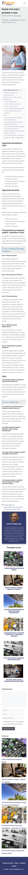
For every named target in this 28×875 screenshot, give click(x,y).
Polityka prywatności (8, 863)
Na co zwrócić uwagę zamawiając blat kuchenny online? (14, 658)
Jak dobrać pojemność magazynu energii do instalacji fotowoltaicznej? (14, 611)
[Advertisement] (14, 33)
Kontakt (17, 863)
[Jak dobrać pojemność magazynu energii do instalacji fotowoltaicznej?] (14, 792)
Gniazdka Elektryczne (15, 20)
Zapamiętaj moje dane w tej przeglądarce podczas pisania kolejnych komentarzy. (13, 723)
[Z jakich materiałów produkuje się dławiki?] (14, 748)
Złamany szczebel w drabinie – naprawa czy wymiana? (14, 588)
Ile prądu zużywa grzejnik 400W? (12, 509)
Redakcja (14, 866)
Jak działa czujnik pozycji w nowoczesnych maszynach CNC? (14, 680)
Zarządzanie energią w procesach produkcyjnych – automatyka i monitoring (14, 634)
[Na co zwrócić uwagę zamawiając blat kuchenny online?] (14, 839)
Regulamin (22, 863)
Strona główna (5, 20)
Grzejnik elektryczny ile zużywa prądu (13, 507)
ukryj (20, 90)
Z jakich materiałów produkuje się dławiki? (14, 568)
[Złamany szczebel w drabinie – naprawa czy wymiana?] (14, 770)
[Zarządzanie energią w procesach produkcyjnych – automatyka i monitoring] (14, 815)
